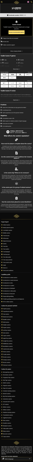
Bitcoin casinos (6, 362)
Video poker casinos (8, 428)
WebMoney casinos (7, 343)
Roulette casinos (7, 423)
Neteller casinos (7, 319)
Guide (4, 265)
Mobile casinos (6, 233)
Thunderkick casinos (8, 415)
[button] (16, 458)
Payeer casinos (6, 327)
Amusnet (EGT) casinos (8, 401)
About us (5, 268)
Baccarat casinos (7, 434)
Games (4, 243)
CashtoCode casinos (8, 349)
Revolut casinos (7, 357)
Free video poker (7, 257)
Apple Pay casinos (7, 338)
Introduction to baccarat (9, 293)
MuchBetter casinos (8, 346)
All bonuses (6, 238)
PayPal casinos (6, 309)
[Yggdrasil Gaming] (4, 86)
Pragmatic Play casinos (8, 377)
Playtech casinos (7, 385)
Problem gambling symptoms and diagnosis (13, 299)
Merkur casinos (6, 407)
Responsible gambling (8, 296)
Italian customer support (9, 45)
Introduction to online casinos (10, 277)
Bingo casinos (6, 431)
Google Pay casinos (7, 341)
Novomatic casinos (7, 375)
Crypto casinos (6, 335)
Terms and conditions (8, 270)
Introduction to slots (8, 283)
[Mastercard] (20, 74)
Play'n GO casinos (7, 388)
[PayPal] (28, 74)
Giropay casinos (7, 360)
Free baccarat (6, 254)
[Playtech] (20, 83)
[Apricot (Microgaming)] (28, 83)
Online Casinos (6, 225)
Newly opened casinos (8, 227)
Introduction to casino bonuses (10, 280)
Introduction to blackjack (9, 288)
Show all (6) (30, 72)
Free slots (5, 246)
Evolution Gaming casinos (9, 391)
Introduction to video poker (9, 291)
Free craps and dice (7, 260)
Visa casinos (6, 314)
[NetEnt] (4, 83)
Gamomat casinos (7, 399)
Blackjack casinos (7, 426)
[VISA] (12, 74)
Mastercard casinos (8, 317)
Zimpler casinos (7, 325)
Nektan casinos (6, 409)
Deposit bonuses (7, 241)
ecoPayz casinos (7, 330)
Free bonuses (6, 235)
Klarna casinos (6, 351)
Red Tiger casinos (7, 380)
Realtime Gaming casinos (9, 412)
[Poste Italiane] (12, 77)
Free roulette (6, 249)
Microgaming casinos (8, 372)
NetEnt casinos (6, 383)
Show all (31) (29, 80)
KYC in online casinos (8, 301)
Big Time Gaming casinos (9, 396)
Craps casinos (6, 436)
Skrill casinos (6, 322)
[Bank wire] (4, 77)
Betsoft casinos (7, 393)
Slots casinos (6, 420)
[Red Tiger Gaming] (28, 86)
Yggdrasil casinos (7, 418)
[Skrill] (4, 74)
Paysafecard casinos (8, 311)
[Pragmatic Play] (12, 83)
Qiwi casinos (6, 333)
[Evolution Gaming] (12, 86)
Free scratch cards (7, 262)
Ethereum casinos (7, 365)
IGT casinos (6, 404)
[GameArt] (20, 86)
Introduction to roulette (8, 285)
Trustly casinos (6, 354)
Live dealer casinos (7, 230)
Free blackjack (6, 252)
